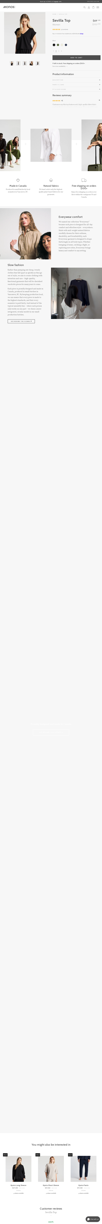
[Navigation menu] (98, 7)
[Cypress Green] (58, 45)
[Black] (54, 45)
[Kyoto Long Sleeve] (18, 1168)
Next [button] (39, 33)
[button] (60, 29)
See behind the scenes (21, 321)
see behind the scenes (50, 732)
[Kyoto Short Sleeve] (50, 1168)
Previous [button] (10, 33)
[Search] (85, 8)
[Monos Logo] (9, 7)
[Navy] (66, 45)
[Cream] (62, 45)
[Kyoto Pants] (83, 1168)
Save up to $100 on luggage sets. (51, 1)
